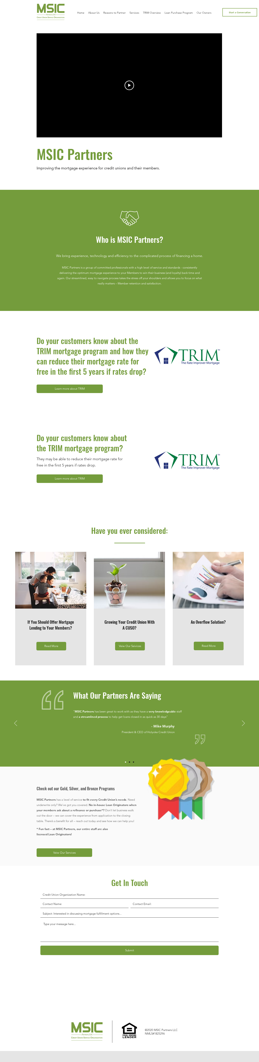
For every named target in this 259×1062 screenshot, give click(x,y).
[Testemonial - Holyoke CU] (125, 762)
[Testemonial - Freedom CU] (133, 762)
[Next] (243, 723)
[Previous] (15, 723)
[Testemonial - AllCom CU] (129, 762)
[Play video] (129, 85)
